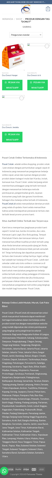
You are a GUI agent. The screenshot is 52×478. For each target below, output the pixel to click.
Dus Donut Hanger (10, 75)
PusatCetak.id (9, 203)
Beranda (7, 19)
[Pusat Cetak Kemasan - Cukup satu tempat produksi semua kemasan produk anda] (26, 9)
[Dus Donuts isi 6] (38, 57)
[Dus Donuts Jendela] (13, 109)
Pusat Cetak (8, 164)
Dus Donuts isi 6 (34, 75)
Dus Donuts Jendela (10, 127)
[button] (4, 471)
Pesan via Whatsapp (13, 85)
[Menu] (3, 9)
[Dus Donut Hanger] (13, 57)
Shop (19, 19)
